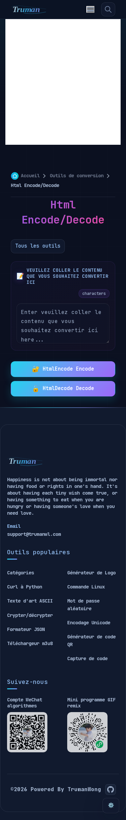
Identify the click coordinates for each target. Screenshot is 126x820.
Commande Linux (86, 587)
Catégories (20, 573)
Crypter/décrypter (30, 615)
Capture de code (87, 658)
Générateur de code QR (91, 640)
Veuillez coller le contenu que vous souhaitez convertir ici (68, 276)
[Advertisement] (63, 82)
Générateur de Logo (91, 573)
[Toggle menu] (90, 9)
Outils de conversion (76, 176)
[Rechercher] (108, 9)
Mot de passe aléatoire (83, 604)
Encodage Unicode (88, 623)
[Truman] (29, 9)
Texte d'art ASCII (30, 601)
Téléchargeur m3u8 (30, 643)
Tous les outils (37, 246)
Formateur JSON (26, 629)
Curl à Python (24, 587)
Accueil (30, 176)
